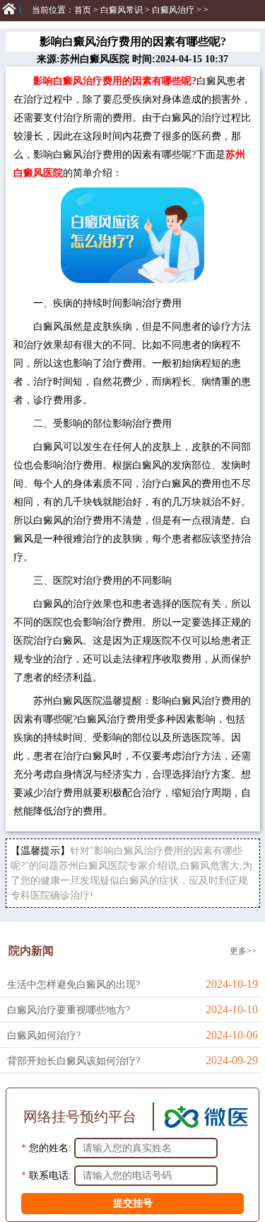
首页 (82, 10)
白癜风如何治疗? (44, 1035)
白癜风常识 (121, 10)
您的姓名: (50, 1148)
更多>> (243, 951)
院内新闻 (31, 951)
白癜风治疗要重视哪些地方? (68, 1010)
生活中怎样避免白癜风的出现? (73, 984)
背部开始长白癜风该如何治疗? (73, 1061)
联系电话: (50, 1175)
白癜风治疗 (173, 10)
